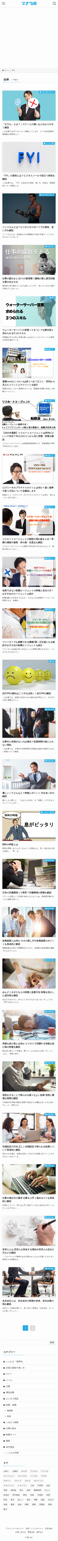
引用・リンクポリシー (34, 1528)
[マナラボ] (29, 3)
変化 (25, 1495)
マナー (9, 1374)
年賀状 (40, 1495)
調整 (34, 1504)
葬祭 (27, 1504)
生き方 (51, 1500)
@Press (39, 1532)
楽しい (20, 1500)
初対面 (13, 1490)
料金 (5, 1500)
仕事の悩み (11, 1428)
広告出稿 (48, 1528)
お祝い (6, 1471)
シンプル (33, 1476)
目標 (5, 1504)
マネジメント (9, 1485)
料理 (48, 1495)
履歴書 (10, 1411)
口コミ (47, 1490)
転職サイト (11, 1434)
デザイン (7, 1481)
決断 (35, 1500)
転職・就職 (11, 1405)
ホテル (27, 1481)
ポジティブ (38, 1481)
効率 (28, 1490)
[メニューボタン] (3, 3)
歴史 (28, 1500)
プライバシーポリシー (15, 1528)
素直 (12, 1504)
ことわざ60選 (13, 1453)
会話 (48, 1485)
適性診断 (10, 1392)
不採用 (40, 1485)
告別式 (6, 1495)
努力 (21, 1490)
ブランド (17, 1481)
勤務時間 (37, 1490)
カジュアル (22, 1476)
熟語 (43, 1500)
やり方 (24, 1471)
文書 (8, 1386)
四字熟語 (10, 1447)
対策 (32, 1495)
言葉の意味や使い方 (15, 1368)
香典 (50, 1504)
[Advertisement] (29, 38)
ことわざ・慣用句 (14, 1361)
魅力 (5, 1509)
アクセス (33, 1471)
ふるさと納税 (12, 1422)
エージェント (9, 1476)
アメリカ (44, 1471)
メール (9, 1380)
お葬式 (15, 1471)
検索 (52, 1342)
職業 (8, 1441)
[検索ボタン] (54, 3)
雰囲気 (42, 1504)
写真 (5, 1490)
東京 (12, 1500)
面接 (9, 1416)
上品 (32, 1485)
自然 (19, 1504)
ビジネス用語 (12, 1398)
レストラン (22, 1485)
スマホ (43, 1476)
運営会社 (31, 1532)
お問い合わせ (20, 1532)
